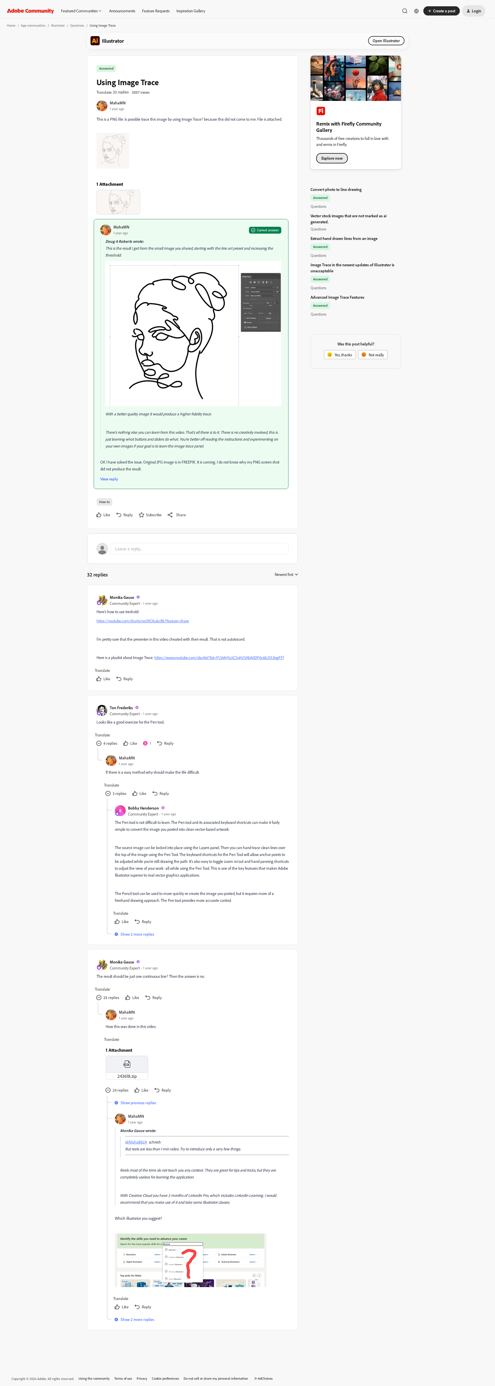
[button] (441, 10)
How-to (104, 502)
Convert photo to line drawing (336, 189)
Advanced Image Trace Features (337, 297)
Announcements (122, 10)
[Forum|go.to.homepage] (30, 10)
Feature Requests (156, 10)
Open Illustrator (386, 40)
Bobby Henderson (143, 808)
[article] (192, 638)
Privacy (142, 1378)
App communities (33, 25)
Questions (77, 25)
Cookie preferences (165, 1378)
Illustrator (58, 25)
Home (11, 25)
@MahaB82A (136, 1141)
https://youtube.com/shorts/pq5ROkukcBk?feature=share (143, 620)
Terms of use (123, 1378)
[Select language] (416, 10)
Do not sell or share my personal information (216, 1378)
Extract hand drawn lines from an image (344, 238)
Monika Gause (122, 597)
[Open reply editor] (192, 549)
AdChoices (265, 1378)
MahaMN (117, 102)
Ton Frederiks (121, 707)
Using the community (94, 1378)
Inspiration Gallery (190, 10)
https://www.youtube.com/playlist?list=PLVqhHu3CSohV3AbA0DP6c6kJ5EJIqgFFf (219, 657)
